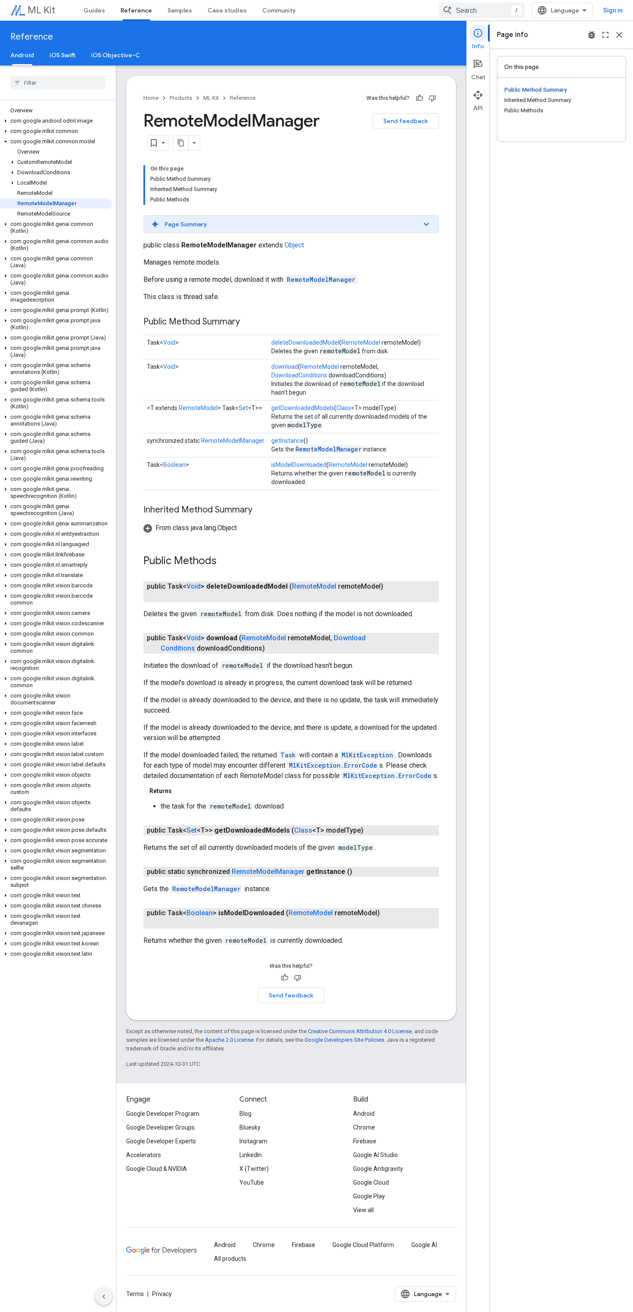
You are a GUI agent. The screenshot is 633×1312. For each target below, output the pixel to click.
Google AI (424, 1244)
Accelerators (143, 1154)
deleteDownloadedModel (305, 342)
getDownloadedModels (302, 407)
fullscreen (605, 35)
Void (169, 342)
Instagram (253, 1141)
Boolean (174, 464)
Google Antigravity (378, 1168)
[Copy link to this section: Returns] (180, 791)
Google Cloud (371, 1182)
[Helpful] (419, 98)
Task (288, 755)
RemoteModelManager (321, 279)
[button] (56, 121)
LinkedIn (250, 1154)
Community (279, 10)
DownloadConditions (299, 375)
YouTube (251, 1182)
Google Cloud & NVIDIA (156, 1168)
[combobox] (482, 10)
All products (230, 1258)
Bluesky (250, 1127)
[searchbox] (58, 83)
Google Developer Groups (160, 1127)
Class (343, 407)
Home (150, 98)
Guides (94, 10)
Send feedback (405, 121)
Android (22, 55)
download (284, 366)
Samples (180, 10)
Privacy (162, 1293)
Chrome (364, 1127)
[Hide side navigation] (103, 1296)
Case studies (227, 10)
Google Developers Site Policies (344, 1040)
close (619, 35)
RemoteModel (360, 342)
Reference (136, 10)
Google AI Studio (375, 1154)
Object (294, 245)
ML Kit (41, 10)
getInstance (287, 440)
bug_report (591, 35)
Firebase (364, 1141)
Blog (245, 1113)
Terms (135, 1293)
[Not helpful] (432, 98)
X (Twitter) (254, 1168)
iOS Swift (62, 55)
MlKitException (367, 755)
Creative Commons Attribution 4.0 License (360, 1031)
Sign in (613, 10)
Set (243, 407)
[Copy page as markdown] (181, 143)
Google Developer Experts (161, 1141)
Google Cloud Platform (363, 1244)
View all (363, 1210)
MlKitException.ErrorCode (333, 765)
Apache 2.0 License (229, 1040)
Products (181, 98)
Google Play (369, 1196)
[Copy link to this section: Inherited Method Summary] (261, 510)
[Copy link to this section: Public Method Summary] (248, 322)
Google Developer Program (162, 1113)
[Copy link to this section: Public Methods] (225, 561)
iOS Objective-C (115, 55)
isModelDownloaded (298, 464)
